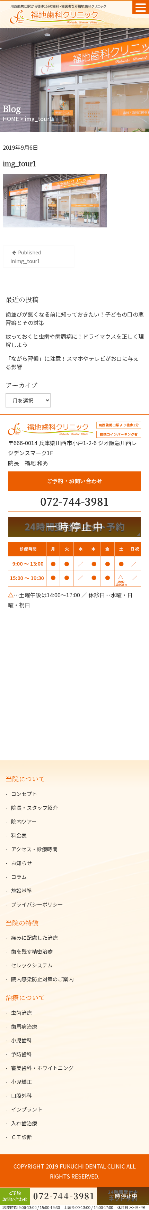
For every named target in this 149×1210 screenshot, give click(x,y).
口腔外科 (21, 1095)
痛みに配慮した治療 (34, 937)
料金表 (19, 835)
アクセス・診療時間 (34, 849)
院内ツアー (24, 821)
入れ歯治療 (24, 1123)
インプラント (26, 1109)
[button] (140, 7)
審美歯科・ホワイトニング (42, 1067)
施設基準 (21, 890)
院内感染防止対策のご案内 (42, 979)
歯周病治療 (24, 1026)
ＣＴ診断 (21, 1137)
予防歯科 (21, 1054)
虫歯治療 (21, 1012)
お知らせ (21, 862)
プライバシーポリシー (37, 904)
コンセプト (24, 793)
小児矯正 (21, 1081)
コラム (19, 876)
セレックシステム (32, 965)
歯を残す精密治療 (32, 951)
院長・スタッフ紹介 (34, 807)
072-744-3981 (75, 501)
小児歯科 (21, 1040)
